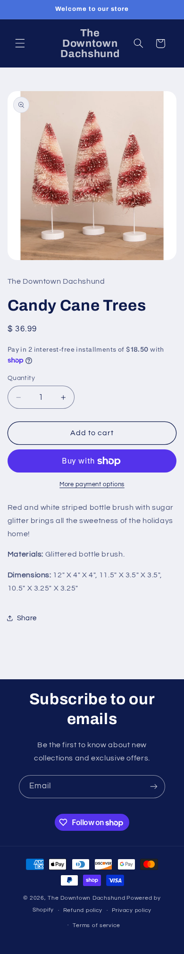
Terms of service (96, 925)
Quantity (21, 378)
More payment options (92, 484)
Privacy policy (131, 910)
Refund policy (83, 910)
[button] (20, 43)
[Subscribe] (154, 786)
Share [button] (27, 618)
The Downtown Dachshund (86, 898)
